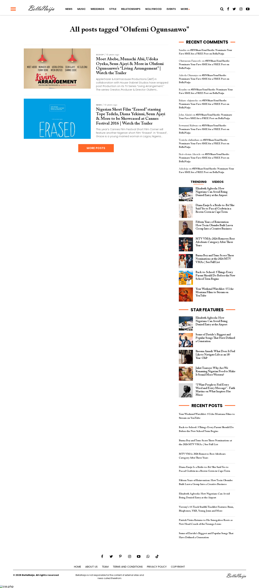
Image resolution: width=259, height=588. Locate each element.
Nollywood (153, 9)
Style (112, 9)
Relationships (130, 9)
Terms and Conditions (128, 566)
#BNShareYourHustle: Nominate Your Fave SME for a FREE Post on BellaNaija (204, 64)
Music (81, 9)
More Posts (96, 148)
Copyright (178, 566)
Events (171, 9)
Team (105, 566)
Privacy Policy (157, 566)
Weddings (97, 9)
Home (77, 566)
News (68, 9)
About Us (91, 566)
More (184, 9)
